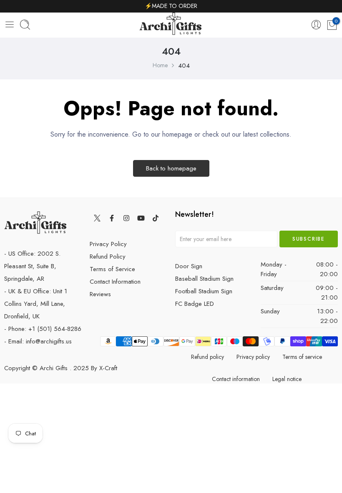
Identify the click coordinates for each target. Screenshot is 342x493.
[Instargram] (126, 218)
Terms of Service (112, 269)
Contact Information (115, 281)
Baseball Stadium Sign (204, 278)
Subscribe (308, 239)
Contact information (236, 379)
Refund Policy (108, 256)
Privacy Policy (108, 244)
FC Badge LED (194, 303)
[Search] (25, 25)
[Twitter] (97, 218)
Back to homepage (171, 168)
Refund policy (207, 357)
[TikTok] (155, 218)
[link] (316, 25)
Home (160, 65)
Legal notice (287, 379)
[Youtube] (140, 218)
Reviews (100, 294)
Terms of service (302, 357)
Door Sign (188, 266)
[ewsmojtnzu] (170, 25)
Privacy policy (253, 357)
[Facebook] (111, 218)
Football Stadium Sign (203, 291)
